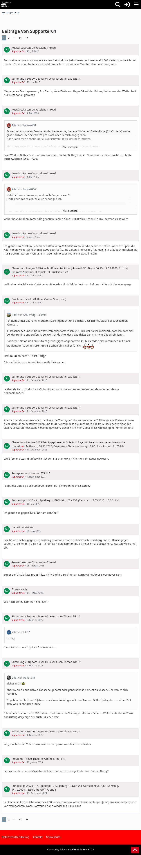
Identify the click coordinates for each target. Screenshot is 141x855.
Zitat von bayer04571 (25, 125)
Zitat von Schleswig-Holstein (29, 315)
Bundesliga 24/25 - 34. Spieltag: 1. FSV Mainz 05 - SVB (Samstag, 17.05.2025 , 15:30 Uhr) (65, 500)
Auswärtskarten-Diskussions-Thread (34, 47)
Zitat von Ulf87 (21, 632)
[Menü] (136, 4)
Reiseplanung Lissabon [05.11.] (31, 473)
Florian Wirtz (19, 589)
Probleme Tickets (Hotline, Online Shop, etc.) (39, 299)
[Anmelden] (127, 4)
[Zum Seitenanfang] (135, 850)
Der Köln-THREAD (22, 527)
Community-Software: (70, 849)
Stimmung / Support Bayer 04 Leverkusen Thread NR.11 (46, 78)
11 (20, 38)
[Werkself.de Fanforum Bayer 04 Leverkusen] (6, 4)
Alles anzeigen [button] (70, 147)
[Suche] (118, 4)
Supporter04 (18, 51)
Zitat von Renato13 (23, 677)
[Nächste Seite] (27, 38)
